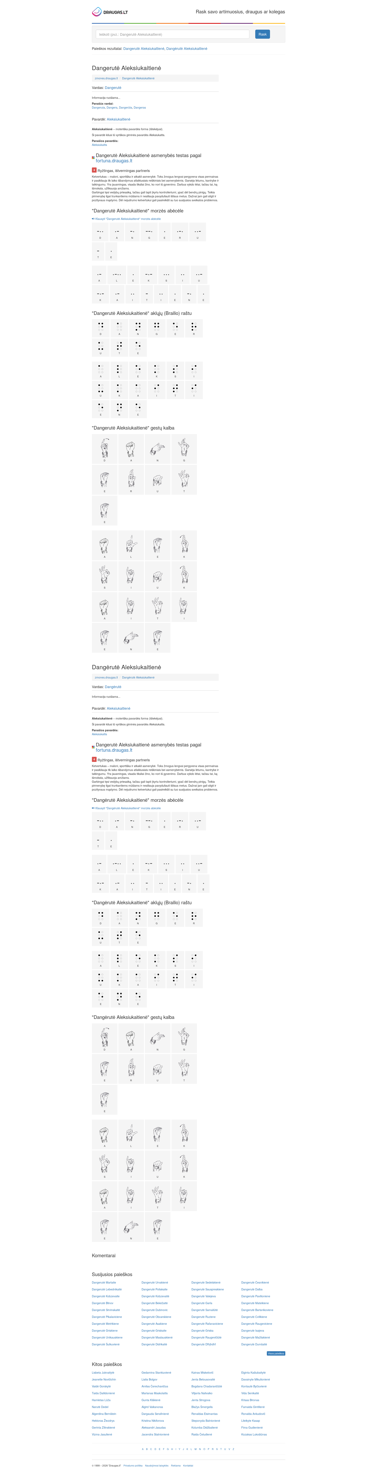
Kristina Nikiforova (153, 1421)
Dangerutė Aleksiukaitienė (143, 48)
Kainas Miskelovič (202, 1372)
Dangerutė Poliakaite (154, 1289)
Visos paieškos (276, 1353)
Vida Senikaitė (250, 1393)
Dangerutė (113, 87)
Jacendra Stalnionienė (155, 1434)
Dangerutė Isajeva (252, 1330)
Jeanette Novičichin (104, 1379)
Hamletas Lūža (101, 1400)
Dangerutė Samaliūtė (204, 1310)
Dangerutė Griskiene (105, 1330)
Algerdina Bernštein (104, 1414)
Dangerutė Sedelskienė (206, 1282)
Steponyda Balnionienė (205, 1421)
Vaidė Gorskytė (101, 1386)
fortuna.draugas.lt (114, 160)
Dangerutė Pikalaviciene (107, 1317)
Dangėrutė (113, 686)
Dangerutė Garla (201, 1303)
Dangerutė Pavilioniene (255, 1296)
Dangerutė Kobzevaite (106, 1296)
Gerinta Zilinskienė (103, 1427)
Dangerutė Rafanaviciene (207, 1324)
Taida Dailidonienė (103, 1393)
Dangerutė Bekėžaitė (155, 1303)
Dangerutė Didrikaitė (154, 1344)
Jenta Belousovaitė (203, 1379)
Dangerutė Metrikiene (105, 1324)
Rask (263, 34)
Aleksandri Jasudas (154, 1427)
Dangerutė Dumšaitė (254, 1344)
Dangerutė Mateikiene (255, 1303)
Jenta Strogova (200, 1400)
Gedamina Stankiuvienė (156, 1372)
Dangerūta (125, 107)
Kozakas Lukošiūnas (254, 1434)
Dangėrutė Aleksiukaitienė (186, 48)
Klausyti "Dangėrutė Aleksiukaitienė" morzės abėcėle (128, 808)
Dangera (112, 107)
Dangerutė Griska (202, 1330)
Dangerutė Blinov (102, 1303)
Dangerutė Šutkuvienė (106, 1344)
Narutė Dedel (100, 1407)
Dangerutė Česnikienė (255, 1282)
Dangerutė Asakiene (154, 1324)
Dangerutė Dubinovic (155, 1310)
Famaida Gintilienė (253, 1407)
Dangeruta (98, 107)
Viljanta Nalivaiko (201, 1393)
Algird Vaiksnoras (152, 1407)
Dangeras (140, 107)
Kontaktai (188, 1465)
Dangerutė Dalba (252, 1289)
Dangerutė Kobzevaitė (155, 1296)
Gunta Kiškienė (151, 1400)
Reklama (176, 1465)
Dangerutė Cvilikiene (254, 1317)
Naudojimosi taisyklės (156, 1465)
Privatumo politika (133, 1465)
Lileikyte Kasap (250, 1421)
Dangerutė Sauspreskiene (207, 1289)
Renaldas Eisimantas (204, 1414)
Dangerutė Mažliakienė (255, 1337)
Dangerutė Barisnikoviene (257, 1310)
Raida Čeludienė (201, 1434)
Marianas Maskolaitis (155, 1393)
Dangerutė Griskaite (154, 1330)
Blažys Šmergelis (202, 1407)
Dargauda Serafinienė (155, 1414)
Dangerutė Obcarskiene (156, 1317)
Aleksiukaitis (99, 145)
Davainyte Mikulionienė (255, 1379)
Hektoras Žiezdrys (103, 1421)
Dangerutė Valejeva (203, 1296)
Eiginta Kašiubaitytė (253, 1372)
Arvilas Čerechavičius (155, 1386)
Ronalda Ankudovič (253, 1414)
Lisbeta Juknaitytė (103, 1372)
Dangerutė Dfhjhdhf (203, 1344)
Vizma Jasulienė (102, 1434)
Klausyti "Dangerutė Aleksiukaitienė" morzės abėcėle (128, 219)
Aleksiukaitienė (118, 119)
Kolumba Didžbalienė (204, 1427)
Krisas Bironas (250, 1400)
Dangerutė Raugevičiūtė (206, 1337)
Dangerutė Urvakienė (155, 1282)
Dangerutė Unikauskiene (107, 1337)
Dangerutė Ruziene (203, 1317)
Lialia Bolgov (149, 1379)
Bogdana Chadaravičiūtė (206, 1386)
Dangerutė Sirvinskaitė (106, 1310)
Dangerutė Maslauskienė (157, 1337)
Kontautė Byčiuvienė (254, 1386)
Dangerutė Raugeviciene (256, 1324)
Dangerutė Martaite (104, 1282)
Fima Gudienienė (252, 1427)
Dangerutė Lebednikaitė (107, 1289)
